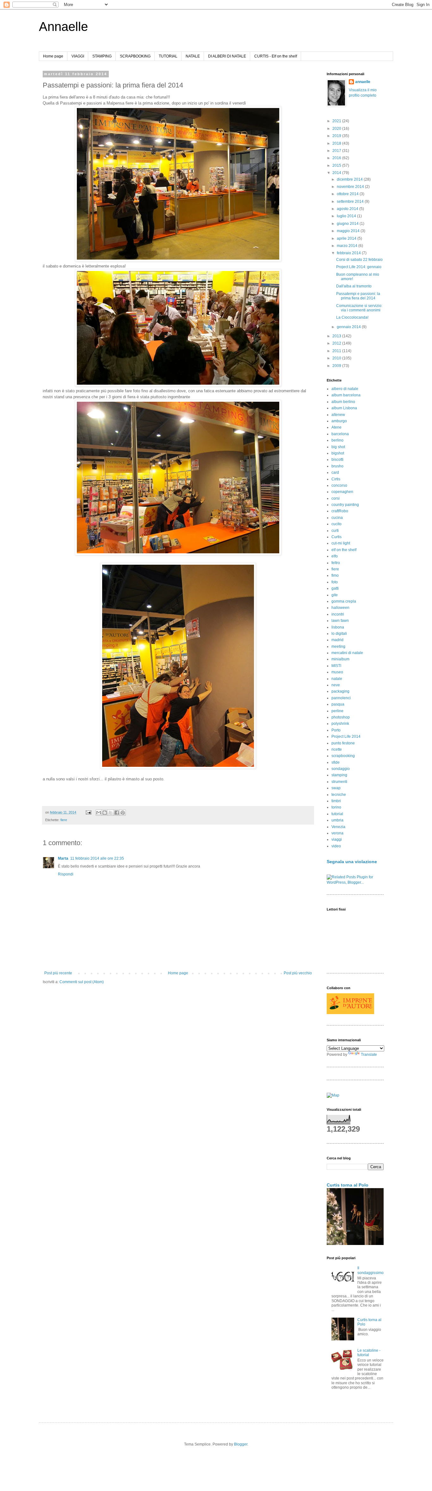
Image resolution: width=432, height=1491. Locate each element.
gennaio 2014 (349, 327)
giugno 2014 (348, 223)
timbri (336, 801)
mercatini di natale (347, 653)
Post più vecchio (298, 973)
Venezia (338, 827)
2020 (337, 128)
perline (337, 711)
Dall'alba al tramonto (354, 286)
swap (336, 788)
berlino (337, 440)
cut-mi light (340, 543)
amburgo (339, 421)
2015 (337, 165)
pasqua (337, 704)
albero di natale (344, 389)
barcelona (340, 434)
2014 (337, 173)
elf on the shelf (343, 550)
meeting (338, 646)
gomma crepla (343, 601)
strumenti (339, 781)
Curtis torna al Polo (347, 1184)
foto (334, 582)
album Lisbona (344, 408)
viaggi (336, 839)
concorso (339, 485)
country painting (345, 504)
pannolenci (341, 698)
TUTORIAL (168, 56)
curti (335, 530)
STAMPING (102, 56)
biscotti (337, 459)
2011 (337, 351)
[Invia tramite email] (99, 812)
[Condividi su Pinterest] (123, 812)
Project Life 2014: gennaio (358, 267)
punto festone (343, 743)
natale (336, 678)
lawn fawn (340, 620)
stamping (339, 775)
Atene (336, 427)
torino (336, 807)
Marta (63, 858)
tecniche (338, 794)
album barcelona (346, 395)
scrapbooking (343, 756)
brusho (337, 466)
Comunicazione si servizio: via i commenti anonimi (359, 308)
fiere (63, 820)
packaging (340, 691)
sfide (335, 762)
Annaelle (63, 26)
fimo (335, 575)
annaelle (362, 82)
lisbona (337, 627)
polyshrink (340, 723)
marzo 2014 (347, 245)
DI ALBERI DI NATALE (227, 56)
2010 (337, 358)
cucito (336, 524)
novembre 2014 (351, 186)
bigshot (337, 453)
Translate (369, 1054)
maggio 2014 (349, 231)
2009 (337, 366)
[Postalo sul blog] (105, 812)
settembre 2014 (351, 201)
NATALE (193, 56)
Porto (336, 730)
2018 (337, 143)
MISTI (336, 666)
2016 (337, 158)
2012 (337, 343)
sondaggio (340, 769)
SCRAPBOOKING (135, 56)
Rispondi (65, 874)
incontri (337, 614)
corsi (335, 498)
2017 (337, 150)
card (335, 472)
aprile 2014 (347, 238)
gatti (335, 588)
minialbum (340, 659)
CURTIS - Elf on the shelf (275, 56)
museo (337, 672)
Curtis (336, 537)
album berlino (343, 402)
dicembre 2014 (350, 179)
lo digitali (339, 633)
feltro (335, 563)
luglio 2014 (347, 216)
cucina (337, 517)
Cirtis (335, 479)
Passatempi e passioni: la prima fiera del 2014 (358, 296)
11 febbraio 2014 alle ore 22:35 (97, 858)
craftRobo (339, 511)
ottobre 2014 (348, 194)
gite (334, 595)
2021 (337, 121)
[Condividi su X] (111, 812)
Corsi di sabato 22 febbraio (359, 259)
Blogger (240, 1444)
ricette (336, 749)
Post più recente (58, 973)
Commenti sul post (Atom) (81, 982)
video (336, 846)
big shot (338, 447)
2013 (337, 336)
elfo (334, 556)
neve (335, 685)
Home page (53, 56)
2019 (337, 136)
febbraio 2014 (349, 253)
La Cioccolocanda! (352, 317)
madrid (337, 640)
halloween (340, 607)
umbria (337, 820)
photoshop (340, 717)
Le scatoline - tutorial (368, 1352)
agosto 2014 (348, 209)
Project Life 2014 (346, 736)
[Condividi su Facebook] (117, 812)
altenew (338, 414)
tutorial (337, 814)
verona (337, 833)
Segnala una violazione (352, 861)
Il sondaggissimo (370, 1270)
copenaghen (342, 492)
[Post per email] (88, 812)
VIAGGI (77, 56)
